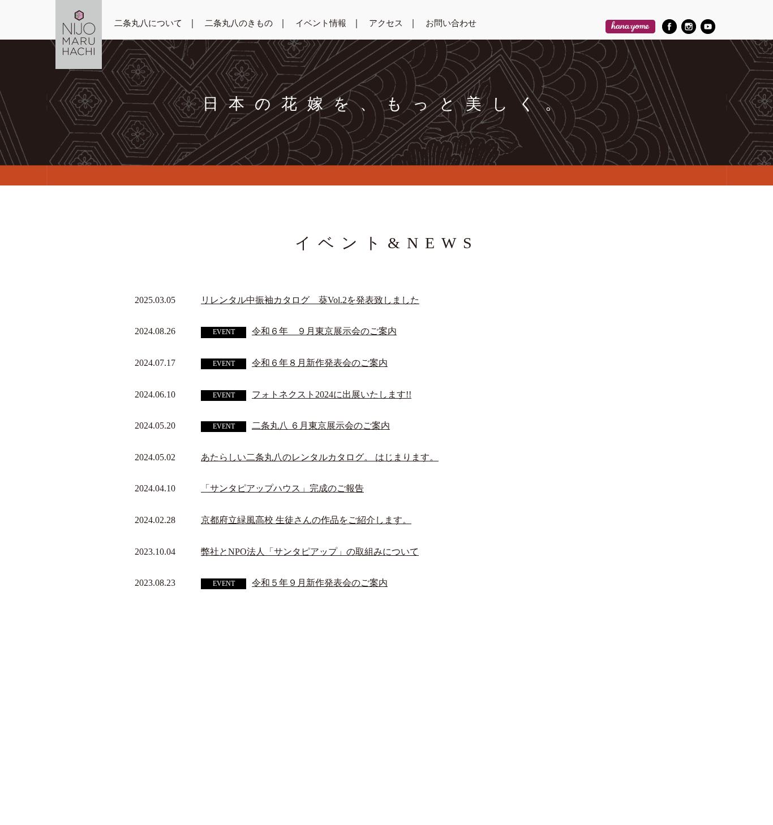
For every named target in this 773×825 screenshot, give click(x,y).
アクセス (386, 23)
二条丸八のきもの (239, 23)
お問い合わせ (451, 23)
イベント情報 (320, 23)
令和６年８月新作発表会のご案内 (320, 363)
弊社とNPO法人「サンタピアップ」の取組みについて (310, 551)
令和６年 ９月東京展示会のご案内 (324, 331)
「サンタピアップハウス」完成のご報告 (282, 488)
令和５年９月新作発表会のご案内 (320, 583)
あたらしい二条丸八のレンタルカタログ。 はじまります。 (320, 457)
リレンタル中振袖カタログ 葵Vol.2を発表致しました (310, 300)
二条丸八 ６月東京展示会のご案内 (321, 425)
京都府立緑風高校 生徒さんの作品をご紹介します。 (306, 520)
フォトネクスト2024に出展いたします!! (331, 394)
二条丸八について (148, 23)
